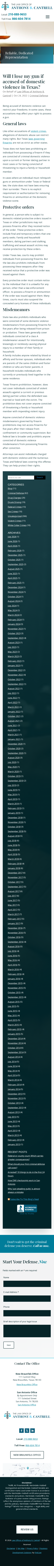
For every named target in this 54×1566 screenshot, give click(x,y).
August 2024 (14, 601)
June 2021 (12, 725)
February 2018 (14, 863)
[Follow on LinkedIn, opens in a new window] (32, 1430)
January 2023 (14, 665)
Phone (6, 1306)
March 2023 (13, 656)
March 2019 (13, 803)
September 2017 (15, 886)
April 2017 (12, 909)
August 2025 (14, 569)
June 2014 (12, 1066)
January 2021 (14, 739)
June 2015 (12, 1011)
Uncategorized (15, 516)
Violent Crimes (14, 520)
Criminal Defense (39, 95)
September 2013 (15, 1107)
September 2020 (15, 753)
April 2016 (12, 964)
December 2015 (15, 983)
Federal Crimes (15, 507)
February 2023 (14, 661)
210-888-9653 (17, 14)
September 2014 (15, 1052)
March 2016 (13, 969)
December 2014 (15, 1038)
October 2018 (14, 826)
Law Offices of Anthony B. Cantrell (26, 1540)
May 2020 (12, 767)
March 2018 (13, 859)
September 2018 (15, 831)
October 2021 (14, 716)
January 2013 (14, 1144)
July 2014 (12, 1061)
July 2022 (12, 693)
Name (6, 1277)
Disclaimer (11, 1548)
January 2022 (14, 711)
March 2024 (13, 615)
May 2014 (12, 1070)
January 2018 (14, 868)
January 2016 (14, 978)
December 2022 (15, 670)
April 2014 (12, 1075)
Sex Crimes (13, 511)
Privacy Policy (32, 1548)
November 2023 (15, 628)
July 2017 (12, 895)
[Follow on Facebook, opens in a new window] (21, 1430)
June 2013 (12, 1121)
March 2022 (13, 707)
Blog (10, 488)
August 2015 (14, 1001)
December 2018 (15, 817)
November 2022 (15, 674)
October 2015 (14, 992)
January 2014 (14, 1089)
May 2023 (12, 651)
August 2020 (14, 757)
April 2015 (12, 1020)
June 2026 (12, 541)
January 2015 (14, 1034)
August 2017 (14, 891)
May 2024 (12, 610)
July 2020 (12, 762)
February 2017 (14, 918)
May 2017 (12, 905)
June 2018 (12, 845)
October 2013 (14, 1103)
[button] (48, 17)
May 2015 (12, 1015)
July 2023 (12, 647)
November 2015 (15, 988)
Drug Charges (14, 497)
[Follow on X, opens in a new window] (27, 1430)
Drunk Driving (14, 502)
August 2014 (14, 1057)
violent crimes (38, 131)
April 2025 (12, 578)
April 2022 (12, 702)
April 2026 (12, 546)
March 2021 (13, 734)
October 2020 (14, 748)
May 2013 (12, 1126)
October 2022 (14, 679)
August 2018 (14, 836)
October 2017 (14, 882)
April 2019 (12, 799)
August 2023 (14, 642)
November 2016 (15, 932)
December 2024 (15, 587)
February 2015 (14, 1029)
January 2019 (14, 813)
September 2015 (15, 997)
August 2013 (14, 1112)
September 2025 (15, 564)
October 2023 (14, 633)
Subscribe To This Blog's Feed (24, 1199)
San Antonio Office (27, 1404)
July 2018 (12, 840)
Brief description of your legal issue (20, 1321)
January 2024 (14, 624)
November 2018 (15, 822)
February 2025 (14, 582)
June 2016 (12, 955)
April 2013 (12, 1130)
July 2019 (12, 785)
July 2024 (12, 605)
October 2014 (14, 1047)
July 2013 (12, 1117)
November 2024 (15, 592)
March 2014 (13, 1080)
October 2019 (14, 776)
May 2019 (12, 794)
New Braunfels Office (27, 1384)
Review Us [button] (27, 1529)
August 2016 (14, 946)
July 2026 (12, 536)
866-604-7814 (21, 19)
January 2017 (14, 923)
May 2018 (12, 849)
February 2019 (14, 808)
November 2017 (15, 877)
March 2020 (13, 771)
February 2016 (14, 974)
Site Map (21, 1548)
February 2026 (14, 550)
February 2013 (14, 1140)
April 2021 (12, 730)
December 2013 (15, 1094)
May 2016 (12, 960)
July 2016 (12, 951)
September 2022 (15, 684)
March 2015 (13, 1024)
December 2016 (15, 928)
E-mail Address (11, 1292)
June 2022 (12, 697)
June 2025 (12, 573)
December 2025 (15, 555)
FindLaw (38, 1552)
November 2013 (15, 1098)
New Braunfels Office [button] (27, 1454)
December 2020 (15, 744)
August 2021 (14, 720)
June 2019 (12, 790)
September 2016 (15, 941)
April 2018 (12, 854)
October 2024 (14, 596)
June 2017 (12, 900)
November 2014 (15, 1043)
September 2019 (15, 780)
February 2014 (14, 1084)
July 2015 (12, 1006)
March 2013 (13, 1135)
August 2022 (14, 688)
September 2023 (15, 638)
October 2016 (14, 937)
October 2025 (14, 559)
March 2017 (13, 914)
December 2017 (15, 872)
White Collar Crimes (17, 525)
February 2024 (14, 619)
